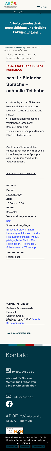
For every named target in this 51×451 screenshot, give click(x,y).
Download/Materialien (30, 33)
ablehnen (25, 447)
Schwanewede (14, 247)
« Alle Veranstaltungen (18, 332)
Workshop (30, 247)
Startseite (8, 48)
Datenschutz (38, 447)
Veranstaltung (19, 48)
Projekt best (28, 243)
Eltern (31, 229)
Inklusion (26, 233)
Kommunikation (21, 236)
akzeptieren (12, 447)
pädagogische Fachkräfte (20, 240)
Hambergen (13, 233)
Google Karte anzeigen (23, 321)
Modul (34, 236)
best (8, 220)
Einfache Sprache (16, 229)
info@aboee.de (23, 397)
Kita (8, 236)
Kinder (36, 233)
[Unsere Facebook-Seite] (9, 403)
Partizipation (13, 243)
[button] (38, 10)
